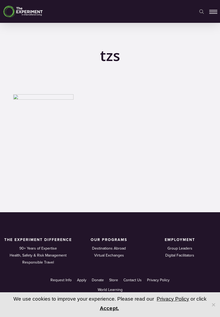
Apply (81, 280)
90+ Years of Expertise (38, 248)
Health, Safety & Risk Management (38, 255)
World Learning (110, 289)
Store (113, 280)
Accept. (109, 308)
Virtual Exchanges (109, 255)
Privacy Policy (158, 280)
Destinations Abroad (109, 248)
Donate (98, 280)
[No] (213, 304)
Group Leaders (179, 248)
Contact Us (132, 280)
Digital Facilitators (179, 255)
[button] (213, 11)
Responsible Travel (38, 262)
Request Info (61, 280)
